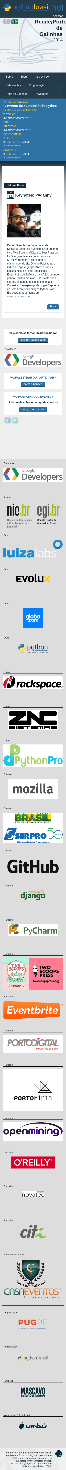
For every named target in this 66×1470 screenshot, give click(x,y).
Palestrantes (13, 85)
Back (53, 306)
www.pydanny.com (18, 296)
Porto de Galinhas (16, 93)
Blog (24, 76)
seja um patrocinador (33, 339)
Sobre (9, 76)
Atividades (42, 93)
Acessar (58, 16)
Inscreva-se (42, 76)
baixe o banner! (33, 384)
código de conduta (33, 409)
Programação (37, 85)
